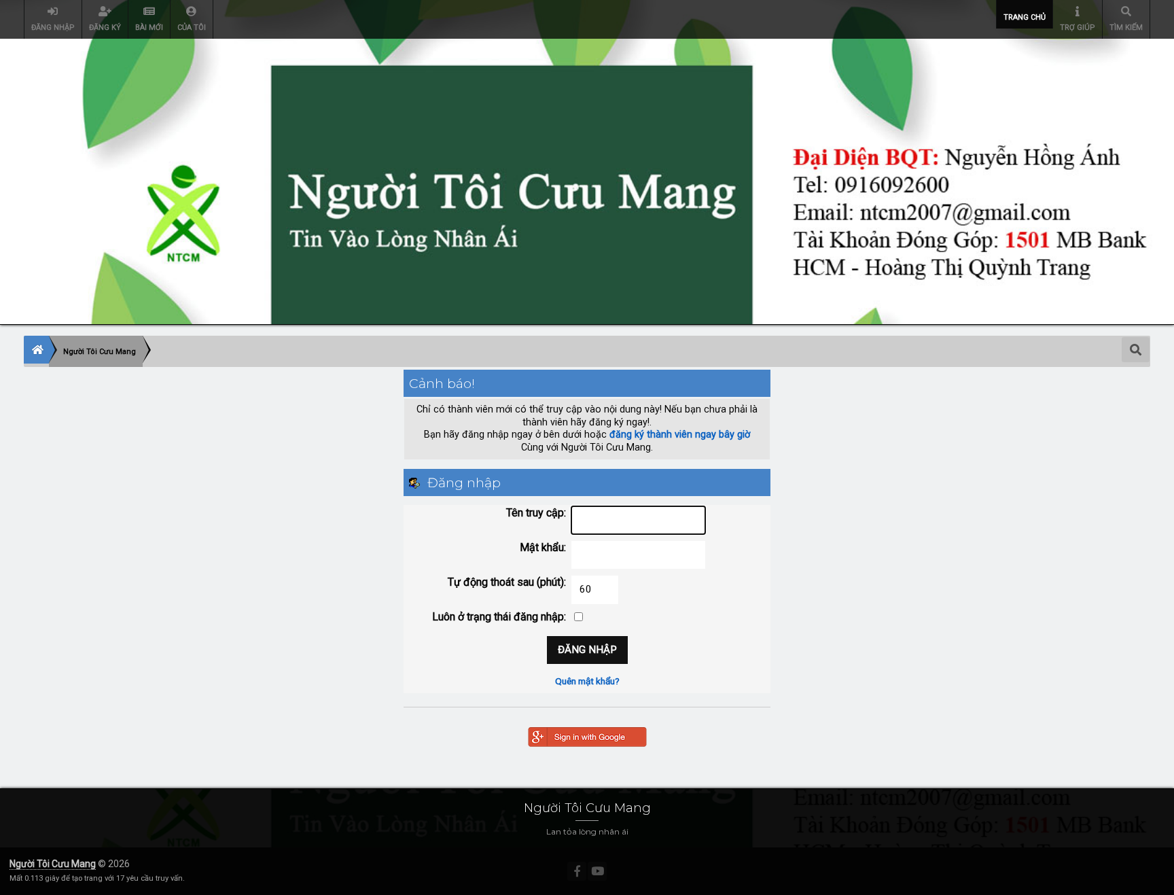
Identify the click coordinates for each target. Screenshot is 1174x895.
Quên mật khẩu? (587, 680)
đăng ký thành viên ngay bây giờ (679, 434)
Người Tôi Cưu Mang (53, 863)
